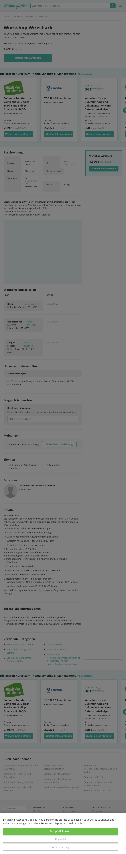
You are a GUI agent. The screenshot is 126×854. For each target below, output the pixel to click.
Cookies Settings (60, 847)
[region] (63, 833)
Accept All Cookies (60, 831)
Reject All (60, 839)
